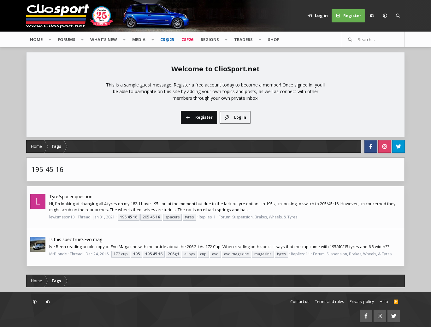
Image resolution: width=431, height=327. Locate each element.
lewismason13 (62, 217)
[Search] (398, 15)
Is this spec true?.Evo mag (75, 239)
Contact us (299, 301)
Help (384, 301)
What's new (103, 39)
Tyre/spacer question (70, 196)
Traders (243, 39)
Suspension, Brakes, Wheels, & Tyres (264, 217)
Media (138, 39)
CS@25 (167, 39)
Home (36, 39)
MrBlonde (58, 254)
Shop (274, 39)
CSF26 (187, 39)
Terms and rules (329, 301)
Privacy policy (362, 301)
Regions (210, 39)
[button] (385, 15)
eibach (209, 209)
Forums (66, 39)
